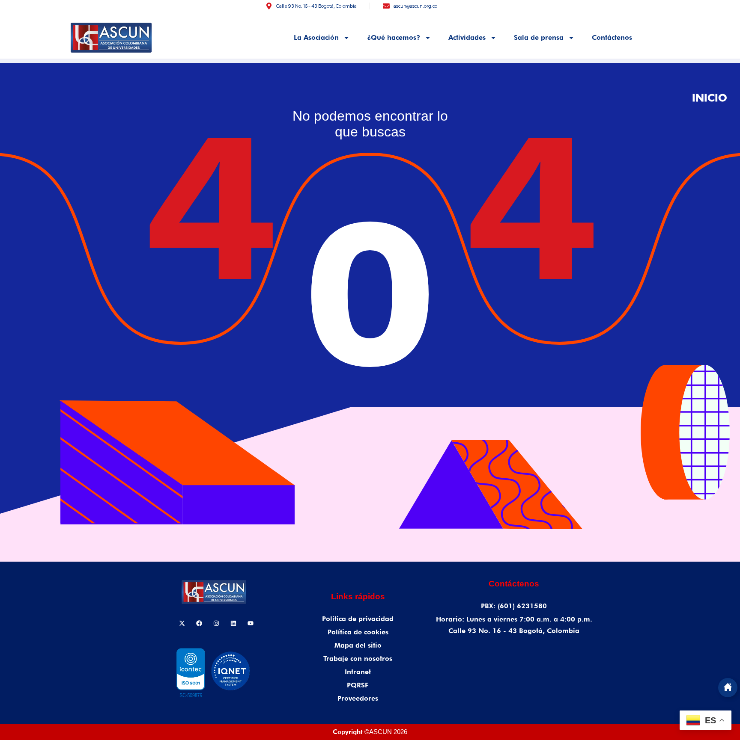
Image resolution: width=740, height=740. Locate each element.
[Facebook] (199, 623)
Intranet (358, 672)
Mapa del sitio (358, 645)
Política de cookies (358, 632)
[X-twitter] (182, 623)
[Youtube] (251, 623)
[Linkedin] (233, 623)
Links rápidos (358, 596)
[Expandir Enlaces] (727, 687)
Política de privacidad (358, 619)
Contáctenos (612, 37)
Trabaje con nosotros (357, 658)
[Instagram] (216, 623)
